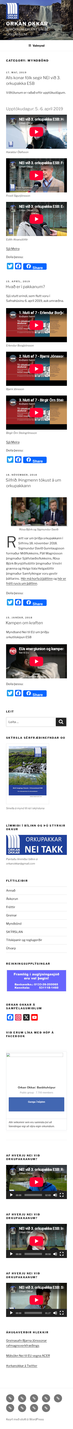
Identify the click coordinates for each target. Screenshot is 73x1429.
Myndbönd (13, 923)
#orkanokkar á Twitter (21, 1366)
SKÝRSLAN (14, 932)
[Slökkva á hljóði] (55, 1195)
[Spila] (11, 1195)
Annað (10, 890)
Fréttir (10, 907)
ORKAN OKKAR (27, 24)
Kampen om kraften (24, 622)
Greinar (11, 915)
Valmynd (39, 45)
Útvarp (11, 948)
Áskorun (12, 899)
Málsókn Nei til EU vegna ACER (28, 1356)
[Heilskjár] (62, 1195)
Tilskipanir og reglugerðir (24, 940)
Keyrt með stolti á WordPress (25, 1419)
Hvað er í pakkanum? (25, 286)
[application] (36, 1182)
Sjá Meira (12, 249)
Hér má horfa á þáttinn (37, 578)
